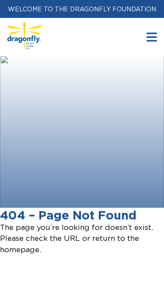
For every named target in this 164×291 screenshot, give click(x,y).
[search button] (152, 36)
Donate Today (55, 195)
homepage (19, 249)
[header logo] (24, 27)
